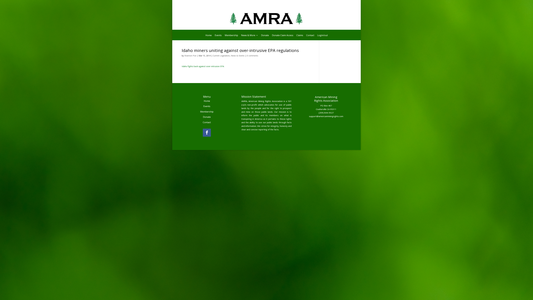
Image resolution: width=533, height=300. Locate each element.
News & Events (238, 55)
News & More (248, 35)
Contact (310, 35)
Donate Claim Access (282, 35)
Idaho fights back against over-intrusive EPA (203, 66)
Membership (231, 35)
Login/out (322, 35)
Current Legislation (221, 55)
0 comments (252, 55)
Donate (265, 35)
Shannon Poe (190, 55)
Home (208, 35)
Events (218, 35)
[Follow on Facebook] (207, 133)
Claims (299, 35)
